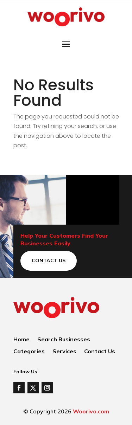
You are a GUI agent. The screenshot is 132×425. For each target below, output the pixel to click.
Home (21, 340)
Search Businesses (63, 340)
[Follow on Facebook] (19, 387)
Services (64, 352)
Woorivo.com (91, 411)
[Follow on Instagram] (47, 387)
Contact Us (48, 260)
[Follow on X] (33, 387)
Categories (29, 352)
